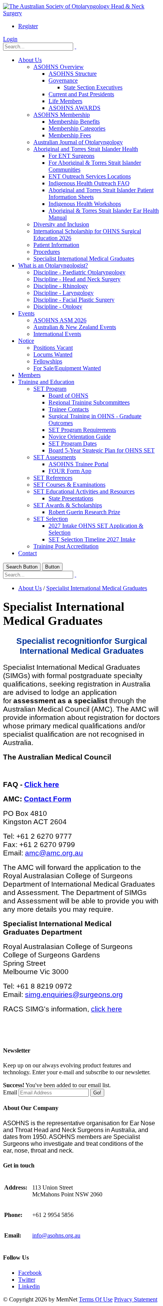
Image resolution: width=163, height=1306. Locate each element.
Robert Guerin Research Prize (84, 512)
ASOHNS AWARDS (74, 108)
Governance (63, 80)
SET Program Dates (73, 443)
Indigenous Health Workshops (85, 204)
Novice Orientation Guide (80, 436)
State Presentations (71, 498)
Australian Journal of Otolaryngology (78, 142)
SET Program (49, 388)
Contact (27, 553)
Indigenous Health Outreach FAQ (89, 183)
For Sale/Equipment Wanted (67, 368)
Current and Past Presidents (81, 94)
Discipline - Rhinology (60, 286)
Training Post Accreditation (66, 546)
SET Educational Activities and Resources (84, 491)
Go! (97, 1093)
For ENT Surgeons (71, 156)
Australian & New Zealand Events (74, 327)
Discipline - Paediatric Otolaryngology (79, 272)
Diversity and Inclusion (61, 224)
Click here (41, 784)
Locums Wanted (52, 354)
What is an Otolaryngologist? (53, 265)
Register (28, 26)
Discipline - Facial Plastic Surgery (73, 299)
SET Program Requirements (82, 430)
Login (10, 39)
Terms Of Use (96, 1299)
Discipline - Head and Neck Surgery (77, 279)
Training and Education (46, 382)
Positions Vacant (53, 347)
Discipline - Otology (57, 306)
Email (10, 1092)
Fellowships (47, 361)
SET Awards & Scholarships (67, 505)
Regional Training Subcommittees (89, 402)
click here (106, 1009)
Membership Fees (70, 135)
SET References (52, 478)
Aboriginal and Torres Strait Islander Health (85, 149)
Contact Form (47, 799)
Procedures (46, 251)
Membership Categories (77, 128)
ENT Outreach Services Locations (90, 176)
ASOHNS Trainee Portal (78, 464)
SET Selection (50, 519)
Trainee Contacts (69, 409)
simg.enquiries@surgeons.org (74, 995)
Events (26, 313)
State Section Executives (93, 87)
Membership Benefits (74, 121)
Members (29, 375)
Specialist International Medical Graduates (83, 258)
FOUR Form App (70, 471)
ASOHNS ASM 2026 (59, 320)
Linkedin (29, 1286)
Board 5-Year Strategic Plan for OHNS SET (102, 450)
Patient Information (56, 245)
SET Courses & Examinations (69, 484)
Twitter (26, 1279)
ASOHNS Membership (61, 114)
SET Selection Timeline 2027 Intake (92, 539)
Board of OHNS (68, 395)
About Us (30, 60)
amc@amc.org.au (54, 853)
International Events (57, 334)
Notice (26, 341)
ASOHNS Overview (58, 67)
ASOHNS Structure (73, 73)
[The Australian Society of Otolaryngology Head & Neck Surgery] (81, 13)
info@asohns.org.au (56, 1235)
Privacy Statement (135, 1299)
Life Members (65, 101)
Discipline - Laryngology (63, 293)
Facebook (30, 1272)
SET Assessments (54, 457)
